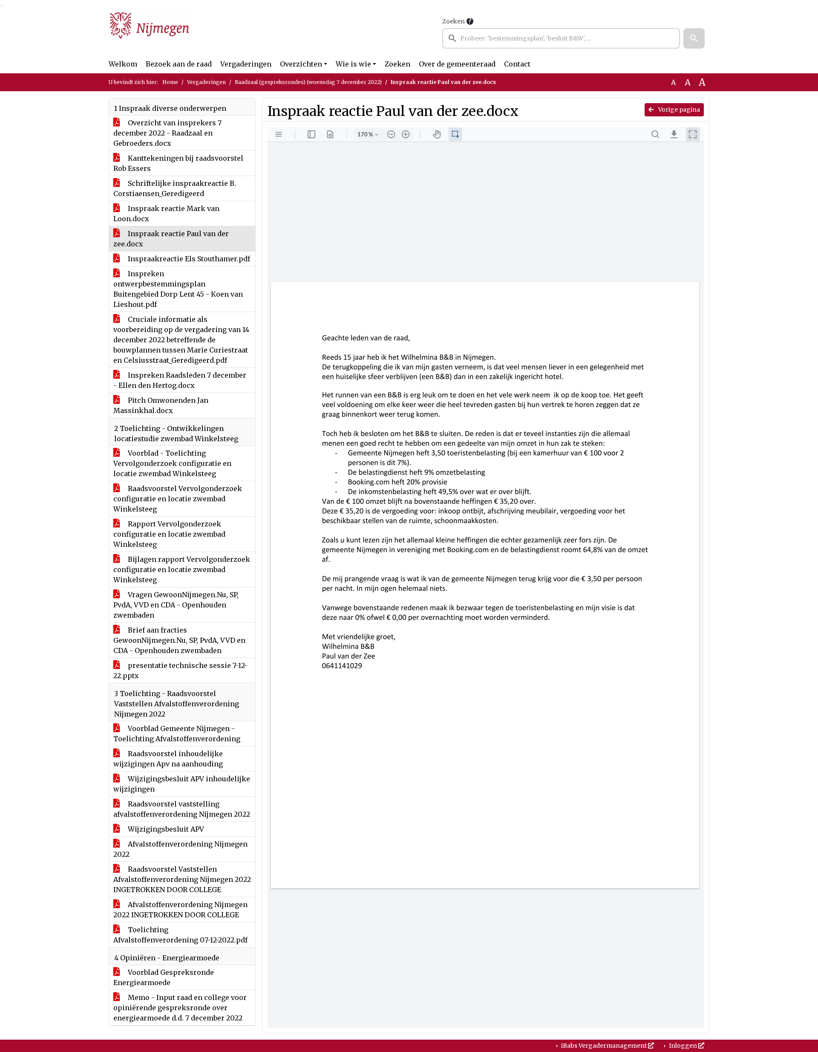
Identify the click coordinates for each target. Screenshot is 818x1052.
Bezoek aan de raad (179, 64)
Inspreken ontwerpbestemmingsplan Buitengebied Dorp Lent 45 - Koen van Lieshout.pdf (178, 289)
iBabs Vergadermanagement (604, 1045)
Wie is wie (353, 64)
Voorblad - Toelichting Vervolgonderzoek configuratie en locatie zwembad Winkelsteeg (172, 463)
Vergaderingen (245, 64)
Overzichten (301, 64)
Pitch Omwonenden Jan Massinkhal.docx (160, 405)
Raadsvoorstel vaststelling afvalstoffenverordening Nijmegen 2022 (181, 809)
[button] (694, 38)
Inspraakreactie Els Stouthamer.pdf (188, 258)
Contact (517, 64)
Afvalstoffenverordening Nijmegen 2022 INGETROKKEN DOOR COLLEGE (180, 909)
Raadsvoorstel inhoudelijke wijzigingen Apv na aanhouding (168, 758)
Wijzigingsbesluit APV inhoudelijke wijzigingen (181, 784)
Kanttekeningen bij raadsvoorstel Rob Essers (178, 163)
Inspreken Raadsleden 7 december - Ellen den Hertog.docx (179, 380)
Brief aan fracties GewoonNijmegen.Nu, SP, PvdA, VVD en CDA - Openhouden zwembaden (179, 640)
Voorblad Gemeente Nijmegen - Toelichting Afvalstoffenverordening (176, 733)
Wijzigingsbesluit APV (165, 829)
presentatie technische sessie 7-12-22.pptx (180, 670)
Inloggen (683, 1045)
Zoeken (453, 21)
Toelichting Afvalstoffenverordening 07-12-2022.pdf (180, 934)
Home (170, 82)
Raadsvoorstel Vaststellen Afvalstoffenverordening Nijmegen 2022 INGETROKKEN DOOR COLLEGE (182, 879)
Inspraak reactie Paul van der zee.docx (171, 238)
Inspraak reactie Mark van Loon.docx (166, 213)
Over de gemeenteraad (457, 64)
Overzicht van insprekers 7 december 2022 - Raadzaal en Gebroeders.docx (167, 132)
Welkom (123, 64)
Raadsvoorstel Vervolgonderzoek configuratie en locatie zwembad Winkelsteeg (177, 498)
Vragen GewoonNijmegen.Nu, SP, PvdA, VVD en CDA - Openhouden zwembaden (176, 604)
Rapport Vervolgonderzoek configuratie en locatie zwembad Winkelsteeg (169, 534)
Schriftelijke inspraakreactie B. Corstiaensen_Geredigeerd (174, 188)
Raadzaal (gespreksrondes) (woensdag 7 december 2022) (308, 82)
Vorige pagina (678, 109)
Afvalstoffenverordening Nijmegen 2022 (180, 849)
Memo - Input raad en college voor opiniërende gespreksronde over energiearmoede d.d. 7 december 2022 (180, 1007)
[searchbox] (561, 38)
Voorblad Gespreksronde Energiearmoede (163, 977)
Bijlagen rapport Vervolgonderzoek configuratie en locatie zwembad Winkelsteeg (181, 569)
